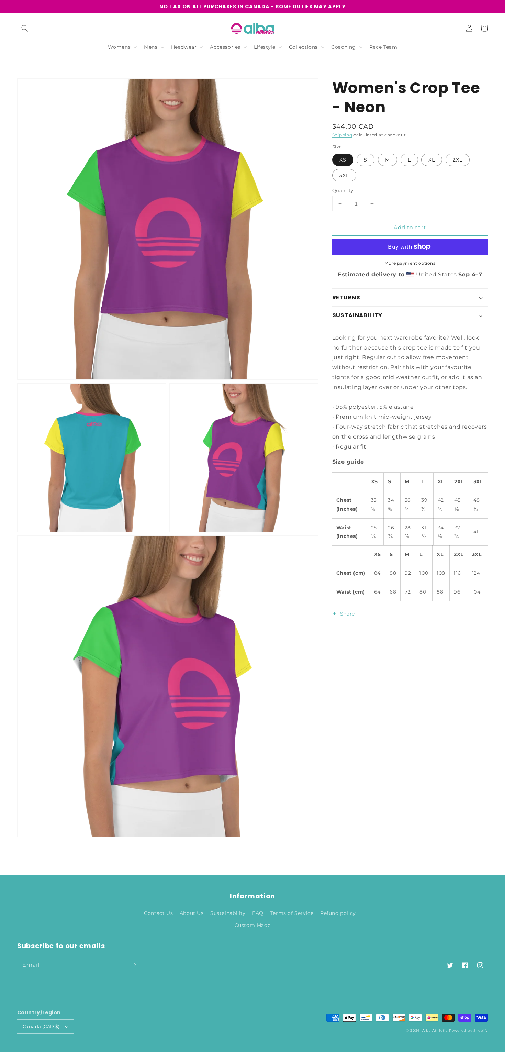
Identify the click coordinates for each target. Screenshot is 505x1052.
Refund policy (338, 913)
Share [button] (347, 614)
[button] (24, 28)
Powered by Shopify (468, 1030)
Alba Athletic (435, 1030)
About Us (192, 913)
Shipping (342, 134)
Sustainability (227, 913)
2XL (457, 160)
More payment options (409, 263)
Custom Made (253, 925)
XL (431, 160)
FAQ (257, 913)
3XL (344, 175)
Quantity (342, 190)
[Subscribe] (133, 965)
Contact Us (158, 913)
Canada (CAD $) (41, 1026)
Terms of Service (292, 913)
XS (342, 160)
